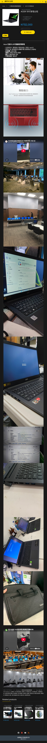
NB (4, 691)
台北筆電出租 (34, 691)
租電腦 (27, 693)
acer (40, 690)
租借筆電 (15, 693)
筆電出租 (32, 693)
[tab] (5, 39)
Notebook (7, 691)
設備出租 (22, 695)
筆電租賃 (7, 695)
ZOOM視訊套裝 (17, 691)
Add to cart (28, 32)
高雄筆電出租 (27, 695)
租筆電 (24, 693)
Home (3, 6)
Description (5, 39)
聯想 (10, 695)
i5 (41, 690)
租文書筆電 (20, 693)
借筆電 (23, 691)
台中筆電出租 (28, 691)
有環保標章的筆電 (9, 693)
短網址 (5, 35)
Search (40, 1)
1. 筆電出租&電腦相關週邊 (15, 6)
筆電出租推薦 (37, 693)
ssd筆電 (12, 691)
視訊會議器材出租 (16, 695)
